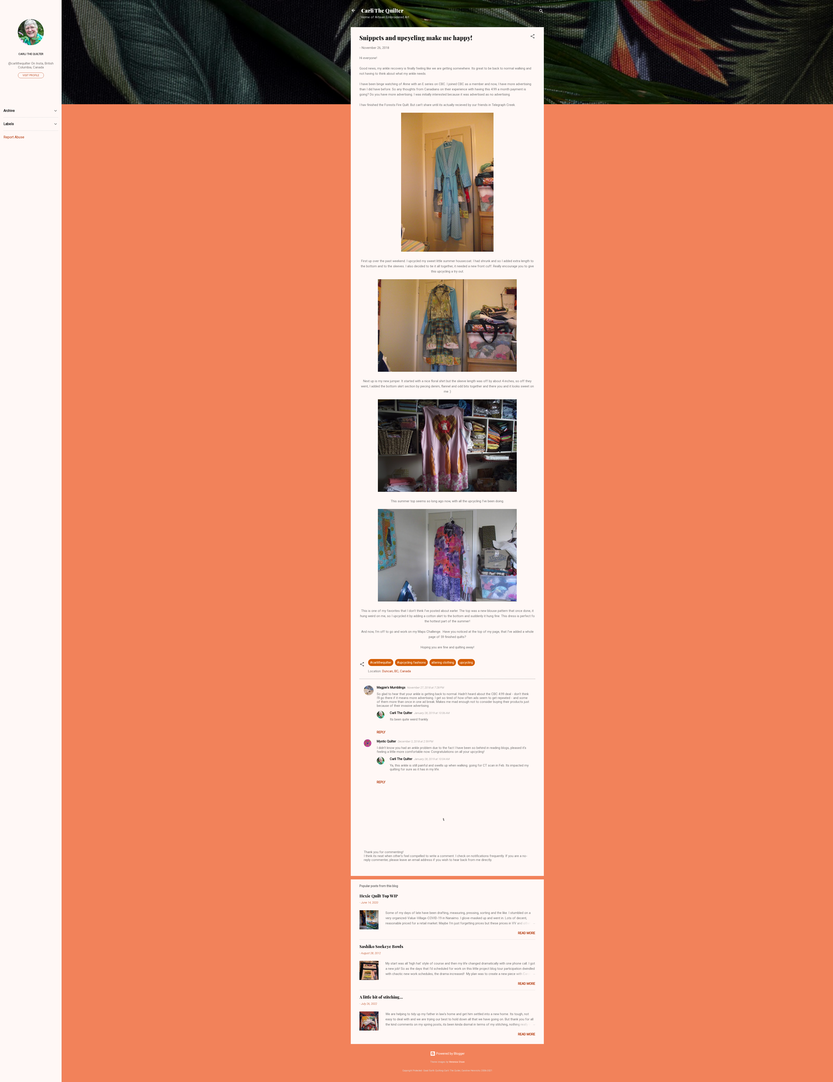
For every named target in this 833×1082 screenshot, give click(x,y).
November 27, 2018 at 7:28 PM (425, 687)
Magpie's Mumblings (391, 687)
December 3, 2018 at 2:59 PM (415, 741)
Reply (381, 732)
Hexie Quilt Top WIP (378, 896)
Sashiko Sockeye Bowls (381, 946)
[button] (532, 37)
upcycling (466, 662)
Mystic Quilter (386, 741)
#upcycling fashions (411, 662)
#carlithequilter (380, 662)
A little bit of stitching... (381, 997)
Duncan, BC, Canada (396, 671)
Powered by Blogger (450, 1054)
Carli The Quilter (382, 10)
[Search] (541, 11)
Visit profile (31, 75)
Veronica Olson (457, 1062)
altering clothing (442, 662)
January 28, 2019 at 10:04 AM (432, 759)
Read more (526, 933)
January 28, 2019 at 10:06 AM (432, 713)
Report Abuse (13, 137)
